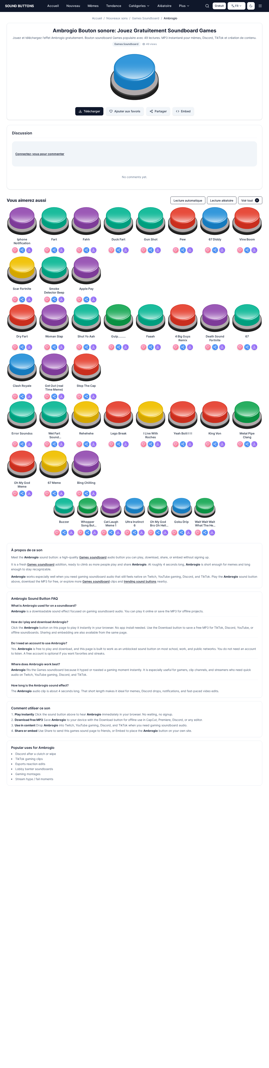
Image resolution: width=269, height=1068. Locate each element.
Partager (161, 111)
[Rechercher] (207, 6)
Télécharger (92, 111)
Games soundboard (93, 557)
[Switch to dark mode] (251, 6)
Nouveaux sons (117, 18)
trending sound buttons (140, 581)
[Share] (22, 250)
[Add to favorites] (15, 250)
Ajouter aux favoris (127, 111)
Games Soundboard (145, 18)
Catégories (137, 6)
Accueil (97, 18)
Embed (186, 111)
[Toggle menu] (260, 6)
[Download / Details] (29, 250)
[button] (134, 77)
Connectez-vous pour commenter (39, 154)
